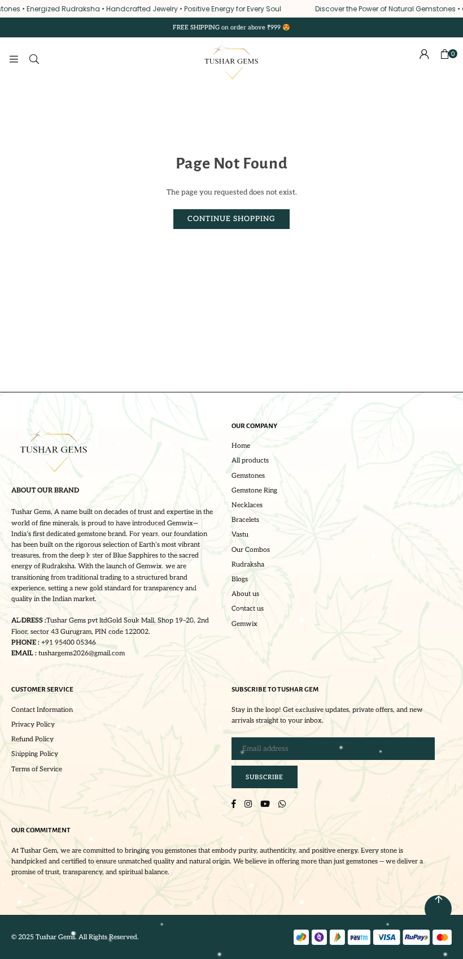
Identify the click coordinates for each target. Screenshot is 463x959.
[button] (444, 59)
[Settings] (424, 59)
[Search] (34, 59)
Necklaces (247, 505)
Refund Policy (32, 739)
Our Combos (250, 550)
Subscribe (264, 777)
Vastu (239, 534)
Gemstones (248, 476)
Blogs (239, 579)
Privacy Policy (33, 724)
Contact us (247, 608)
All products (250, 460)
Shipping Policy (34, 754)
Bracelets (245, 520)
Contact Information (42, 710)
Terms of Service (36, 769)
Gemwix (244, 624)
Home (240, 446)
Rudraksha (247, 564)
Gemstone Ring (254, 490)
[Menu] (13, 59)
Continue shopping (231, 218)
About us (245, 594)
